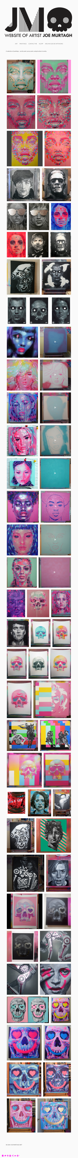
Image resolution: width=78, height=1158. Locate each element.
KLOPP (41, 43)
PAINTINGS (23, 43)
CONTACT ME (32, 43)
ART (16, 43)
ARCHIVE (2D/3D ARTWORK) (54, 43)
